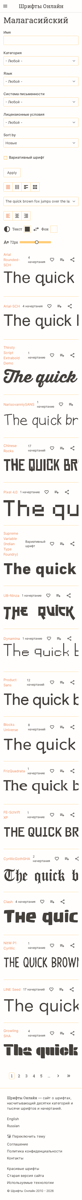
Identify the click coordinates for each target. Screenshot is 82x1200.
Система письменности (24, 94)
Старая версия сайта (25, 1175)
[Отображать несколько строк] (26, 187)
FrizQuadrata (14, 771)
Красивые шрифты (23, 1168)
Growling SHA (10, 1033)
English (13, 1119)
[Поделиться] (72, 259)
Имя (7, 32)
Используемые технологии (30, 1182)
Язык (7, 73)
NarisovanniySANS (18, 404)
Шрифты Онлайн (41, 6)
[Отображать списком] (8, 187)
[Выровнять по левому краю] (8, 215)
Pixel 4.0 (10, 492)
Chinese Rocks (10, 448)
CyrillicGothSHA (16, 859)
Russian (13, 1126)
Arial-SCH (11, 306)
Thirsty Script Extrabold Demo (11, 355)
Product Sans (10, 682)
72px (14, 242)
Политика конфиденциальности (34, 1151)
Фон (45, 229)
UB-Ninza (11, 595)
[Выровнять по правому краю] (26, 215)
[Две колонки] (17, 187)
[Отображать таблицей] (35, 187)
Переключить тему (28, 1136)
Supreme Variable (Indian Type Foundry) (10, 543)
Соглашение (17, 1144)
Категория (12, 53)
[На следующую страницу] (58, 1075)
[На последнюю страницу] (68, 1075)
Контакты (15, 1158)
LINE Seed (12, 989)
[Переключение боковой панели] (5, 6)
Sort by (9, 135)
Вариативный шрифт (26, 157)
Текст (17, 229)
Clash (8, 902)
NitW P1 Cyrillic (9, 945)
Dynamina (11, 638)
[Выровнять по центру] (17, 215)
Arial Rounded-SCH (11, 259)
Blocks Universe (10, 727)
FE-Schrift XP (11, 815)
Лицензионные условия (23, 114)
